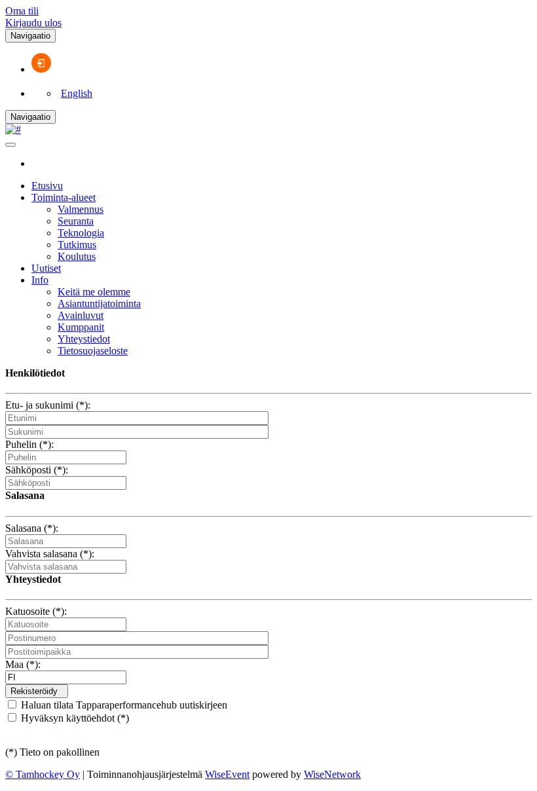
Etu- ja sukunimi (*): (47, 405)
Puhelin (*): (29, 444)
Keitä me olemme (94, 291)
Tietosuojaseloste (93, 350)
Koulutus (77, 256)
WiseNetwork (332, 774)
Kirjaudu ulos (33, 22)
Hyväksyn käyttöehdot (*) (73, 718)
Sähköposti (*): (36, 469)
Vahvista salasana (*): (49, 553)
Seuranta (76, 221)
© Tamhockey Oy (42, 774)
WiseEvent (227, 774)
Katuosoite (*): (36, 611)
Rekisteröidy (34, 691)
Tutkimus (77, 244)
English (76, 93)
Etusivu (47, 185)
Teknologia (81, 232)
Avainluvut (80, 315)
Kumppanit (81, 327)
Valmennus (80, 209)
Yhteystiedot (84, 338)
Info (39, 279)
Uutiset (46, 268)
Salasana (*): (31, 528)
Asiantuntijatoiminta (99, 303)
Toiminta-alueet (63, 197)
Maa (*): (23, 664)
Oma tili (22, 10)
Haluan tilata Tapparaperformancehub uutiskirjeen (122, 704)
